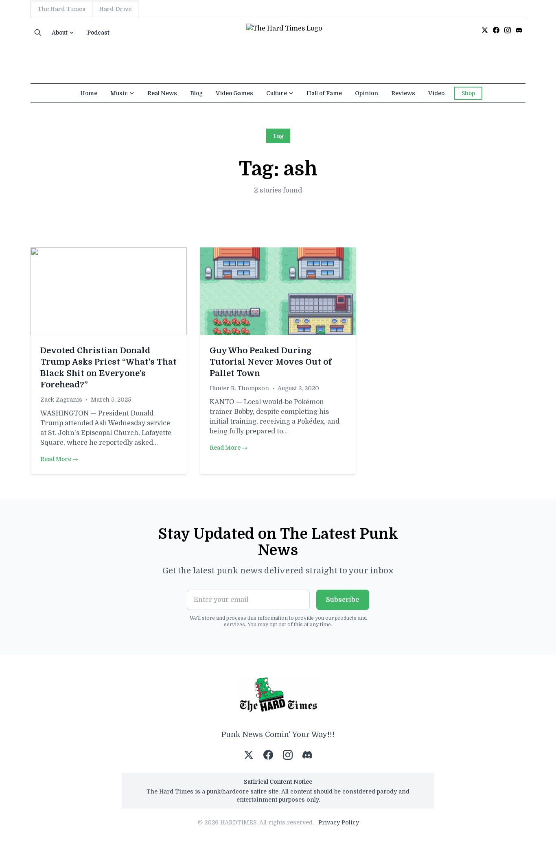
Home (88, 93)
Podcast (98, 32)
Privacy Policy (338, 822)
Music (119, 93)
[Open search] (38, 32)
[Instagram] (507, 30)
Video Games (234, 93)
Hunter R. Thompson (239, 388)
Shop (468, 93)
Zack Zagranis (61, 399)
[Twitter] (485, 30)
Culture (276, 93)
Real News (162, 93)
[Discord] (519, 30)
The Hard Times (61, 9)
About (60, 32)
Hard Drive (115, 9)
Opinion (366, 93)
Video (436, 93)
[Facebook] (496, 30)
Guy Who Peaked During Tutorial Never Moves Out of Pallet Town (271, 362)
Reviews (403, 93)
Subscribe (342, 599)
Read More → (59, 459)
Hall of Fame (324, 93)
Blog (196, 93)
